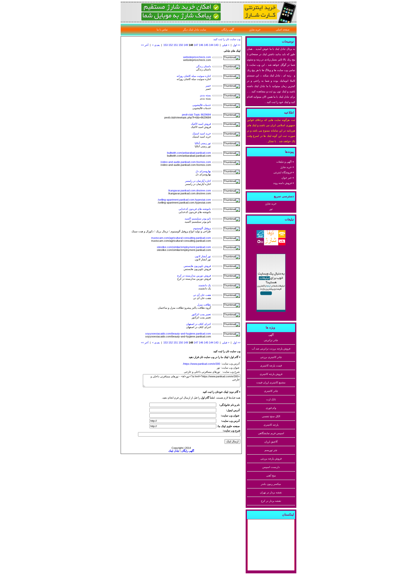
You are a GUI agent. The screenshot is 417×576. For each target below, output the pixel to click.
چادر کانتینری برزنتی (271, 357)
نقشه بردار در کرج (271, 500)
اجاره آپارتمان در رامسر (198, 180)
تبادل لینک (173, 450)
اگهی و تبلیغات (284, 161)
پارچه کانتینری (271, 424)
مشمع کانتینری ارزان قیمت (270, 382)
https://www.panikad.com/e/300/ (201, 363)
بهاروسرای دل (203, 171)
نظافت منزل (204, 304)
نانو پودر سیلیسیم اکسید (198, 218)
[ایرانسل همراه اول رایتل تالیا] (271, 245)
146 (201, 45)
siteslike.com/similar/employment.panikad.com (184, 247)
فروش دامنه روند (282, 183)
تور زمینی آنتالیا (203, 143)
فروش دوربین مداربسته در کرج (194, 275)
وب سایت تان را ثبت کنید (226, 39)
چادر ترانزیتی (271, 340)
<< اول (236, 45)
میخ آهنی (271, 475)
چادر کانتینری (271, 390)
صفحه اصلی (282, 29)
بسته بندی (205, 95)
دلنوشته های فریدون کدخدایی (195, 208)
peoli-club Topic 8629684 (196, 114)
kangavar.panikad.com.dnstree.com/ (189, 190)
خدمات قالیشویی (201, 104)
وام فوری (271, 407)
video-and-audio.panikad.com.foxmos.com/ (185, 161)
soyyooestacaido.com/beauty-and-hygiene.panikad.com (178, 333)
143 (216, 45)
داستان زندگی (203, 66)
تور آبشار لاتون (203, 256)
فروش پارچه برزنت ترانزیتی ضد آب (271, 348)
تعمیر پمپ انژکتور (201, 314)
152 (170, 45)
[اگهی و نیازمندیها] (271, 311)
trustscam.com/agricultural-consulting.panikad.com (181, 237)
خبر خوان (286, 177)
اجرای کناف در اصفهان (198, 323)
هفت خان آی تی (202, 294)
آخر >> (144, 45)
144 (211, 45)
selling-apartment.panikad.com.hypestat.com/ (184, 199)
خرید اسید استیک (201, 133)
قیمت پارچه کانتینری (271, 365)
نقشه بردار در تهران (271, 492)
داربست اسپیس (271, 467)
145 (206, 45)
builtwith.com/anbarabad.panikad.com (189, 152)
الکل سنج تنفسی (271, 416)
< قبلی (225, 45)
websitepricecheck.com (197, 57)
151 (176, 45)
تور (271, 208)
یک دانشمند (204, 285)
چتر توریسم (270, 450)
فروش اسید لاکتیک (201, 123)
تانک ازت (271, 399)
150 (181, 45)
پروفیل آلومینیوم (202, 228)
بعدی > (156, 45)
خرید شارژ (255, 29)
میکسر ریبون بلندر (271, 483)
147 (196, 45)
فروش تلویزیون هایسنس (197, 265)
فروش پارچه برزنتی (271, 458)
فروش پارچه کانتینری (271, 373)
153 (165, 45)
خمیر (208, 85)
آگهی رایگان (227, 29)
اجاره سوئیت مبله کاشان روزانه (194, 75)
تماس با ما (162, 29)
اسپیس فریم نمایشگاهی (271, 433)
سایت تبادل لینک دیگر (194, 29)
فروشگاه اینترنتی (282, 172)
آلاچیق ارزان (271, 441)
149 (186, 45)
